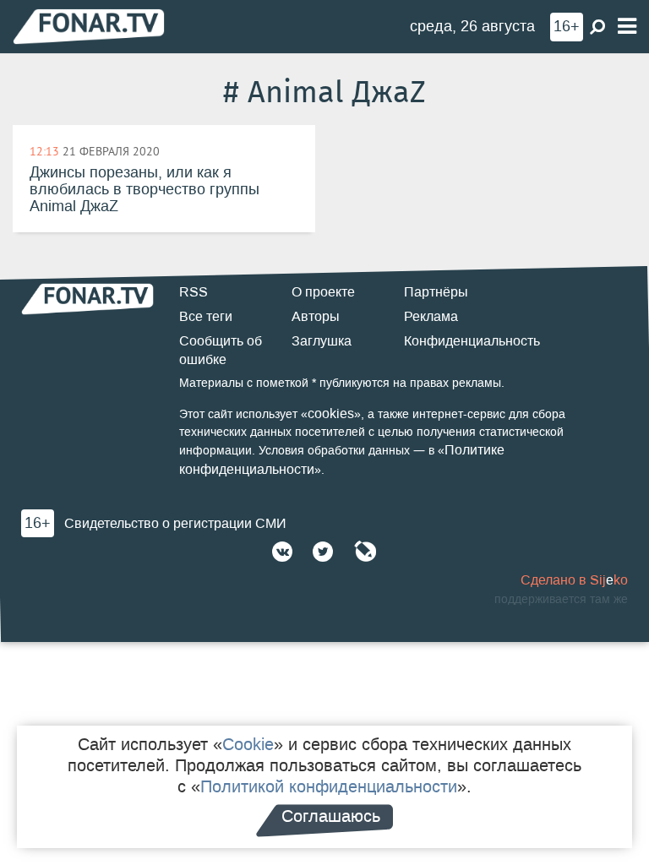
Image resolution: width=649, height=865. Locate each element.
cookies (331, 413)
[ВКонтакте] (282, 551)
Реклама (431, 316)
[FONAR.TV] (89, 26)
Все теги (205, 316)
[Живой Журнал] (365, 552)
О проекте (323, 292)
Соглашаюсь (330, 816)
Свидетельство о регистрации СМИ (175, 523)
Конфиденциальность (472, 341)
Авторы (316, 316)
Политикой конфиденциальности (328, 786)
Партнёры (436, 292)
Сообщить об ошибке (220, 350)
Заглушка (322, 341)
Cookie (248, 744)
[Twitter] (323, 551)
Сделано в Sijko (574, 580)
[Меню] (627, 26)
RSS (193, 292)
